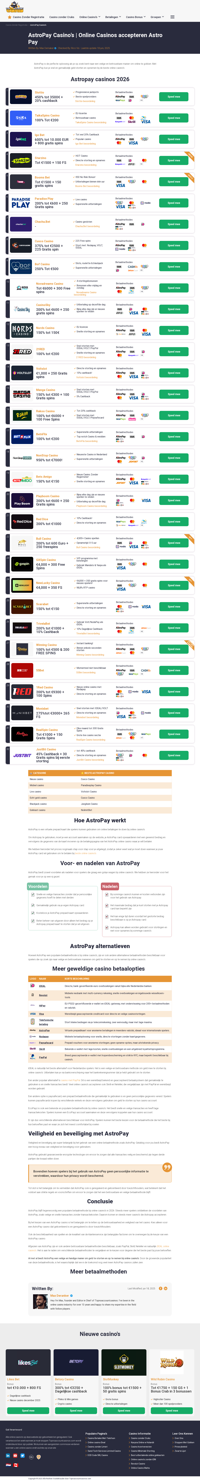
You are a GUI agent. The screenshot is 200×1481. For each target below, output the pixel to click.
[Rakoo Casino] (22, 415)
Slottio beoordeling (85, 101)
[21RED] (22, 351)
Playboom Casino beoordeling (91, 506)
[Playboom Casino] (22, 500)
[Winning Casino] (22, 649)
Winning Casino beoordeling (90, 654)
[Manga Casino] (22, 394)
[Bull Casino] (22, 543)
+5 (142, 631)
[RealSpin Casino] (22, 734)
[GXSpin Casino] (22, 564)
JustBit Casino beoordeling (90, 759)
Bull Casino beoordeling (88, 547)
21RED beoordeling (86, 357)
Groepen (156, 17)
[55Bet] (22, 670)
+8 (142, 674)
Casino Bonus (134, 17)
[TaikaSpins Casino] (21, 118)
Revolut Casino (138, 1464)
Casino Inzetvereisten (141, 1447)
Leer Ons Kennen (182, 1433)
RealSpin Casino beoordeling (90, 739)
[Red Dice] (22, 521)
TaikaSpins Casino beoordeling (90, 122)
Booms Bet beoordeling (87, 186)
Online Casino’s (88, 17)
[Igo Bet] (21, 139)
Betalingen (111, 17)
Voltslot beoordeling (87, 377)
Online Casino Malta (140, 1468)
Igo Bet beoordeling (85, 143)
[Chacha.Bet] (21, 224)
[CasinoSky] (22, 309)
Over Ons (179, 1438)
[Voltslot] (22, 373)
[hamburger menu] (172, 17)
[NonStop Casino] (22, 458)
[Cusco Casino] (21, 245)
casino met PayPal (70, 1080)
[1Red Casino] (22, 691)
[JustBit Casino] (22, 755)
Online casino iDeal (96, 1442)
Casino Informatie (140, 1433)
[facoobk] (160, 1289)
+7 (142, 738)
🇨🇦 (15, 1465)
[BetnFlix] (22, 436)
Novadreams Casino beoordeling (85, 293)
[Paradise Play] (21, 203)
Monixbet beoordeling (87, 717)
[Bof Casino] (21, 266)
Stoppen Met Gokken (184, 1442)
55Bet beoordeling (85, 672)
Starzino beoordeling (85, 165)
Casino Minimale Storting (143, 1451)
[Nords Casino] (22, 330)
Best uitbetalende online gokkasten (147, 1455)
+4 (141, 100)
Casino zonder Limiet (97, 1447)
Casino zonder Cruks (61, 17)
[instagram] (165, 1289)
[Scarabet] (22, 606)
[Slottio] (21, 96)
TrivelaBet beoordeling (88, 633)
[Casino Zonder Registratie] (15, 7)
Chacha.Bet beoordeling (87, 226)
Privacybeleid (181, 1447)
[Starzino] (21, 160)
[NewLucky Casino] (22, 585)
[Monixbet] (22, 713)
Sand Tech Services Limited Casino (104, 1451)
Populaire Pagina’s (96, 1433)
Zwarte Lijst (180, 1451)
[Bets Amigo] (22, 479)
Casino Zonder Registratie (16, 25)
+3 (141, 270)
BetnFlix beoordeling (87, 441)
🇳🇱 (8, 1465)
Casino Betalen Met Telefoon (101, 1438)
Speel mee (174, 96)
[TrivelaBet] (22, 628)
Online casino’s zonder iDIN (143, 1459)
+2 (141, 164)
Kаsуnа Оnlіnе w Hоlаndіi (142, 1442)
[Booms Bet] (21, 181)
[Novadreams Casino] (22, 288)
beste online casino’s (85, 853)
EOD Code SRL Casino (98, 1455)
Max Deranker (59, 1295)
